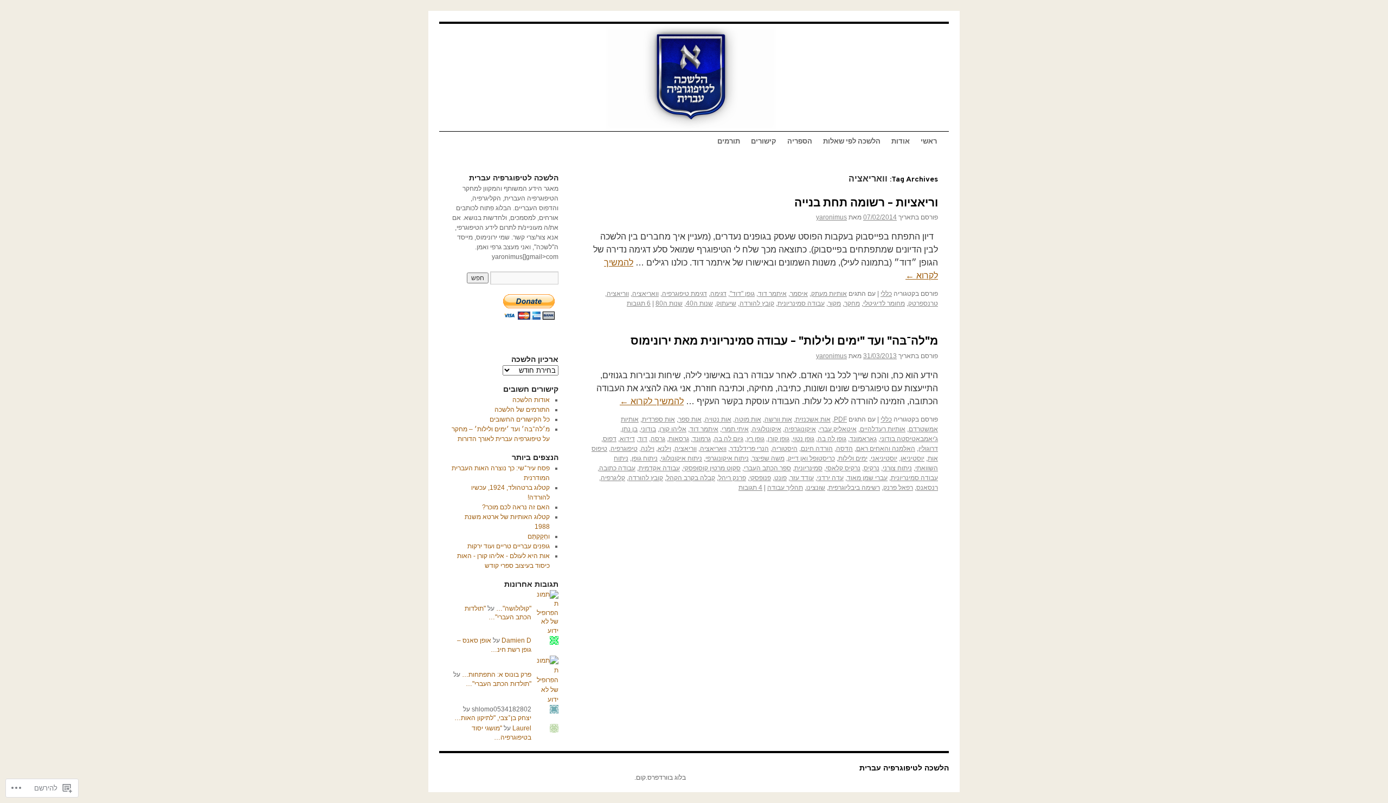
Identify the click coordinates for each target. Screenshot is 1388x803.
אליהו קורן (672, 429)
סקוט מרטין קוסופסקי (712, 468)
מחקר (852, 303)
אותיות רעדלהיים (882, 429)
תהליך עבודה (785, 487)
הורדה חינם (817, 448)
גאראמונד (863, 439)
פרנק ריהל (732, 478)
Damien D (516, 640)
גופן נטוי (803, 439)
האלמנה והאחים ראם (885, 448)
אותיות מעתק (829, 293)
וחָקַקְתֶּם (539, 536)
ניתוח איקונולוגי (681, 458)
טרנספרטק (923, 303)
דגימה (718, 293)
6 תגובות (639, 303)
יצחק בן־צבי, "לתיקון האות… (492, 718)
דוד (642, 439)
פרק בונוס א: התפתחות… (496, 674)
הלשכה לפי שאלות (852, 142)
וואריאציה (645, 293)
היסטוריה (785, 448)
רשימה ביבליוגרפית (854, 487)
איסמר (799, 293)
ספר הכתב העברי (767, 468)
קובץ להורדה (757, 303)
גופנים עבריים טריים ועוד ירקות (508, 546)
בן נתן (630, 429)
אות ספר (690, 419)
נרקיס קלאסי (843, 468)
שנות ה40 (699, 303)
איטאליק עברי (838, 429)
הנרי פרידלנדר (749, 448)
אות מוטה (748, 419)
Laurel (521, 728)
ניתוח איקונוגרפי (727, 458)
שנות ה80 (669, 303)
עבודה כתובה (617, 468)
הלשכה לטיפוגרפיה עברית (904, 767)
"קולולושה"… (513, 608)
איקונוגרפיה (800, 429)
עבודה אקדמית (659, 468)
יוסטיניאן (912, 458)
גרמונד (701, 439)
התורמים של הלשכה (522, 409)
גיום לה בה (728, 439)
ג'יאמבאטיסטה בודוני (909, 439)
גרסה (658, 439)
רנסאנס (927, 487)
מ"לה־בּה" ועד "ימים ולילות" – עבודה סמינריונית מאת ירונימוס (784, 341)
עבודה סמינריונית (801, 303)
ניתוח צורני (897, 468)
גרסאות (679, 439)
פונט (780, 478)
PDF (840, 419)
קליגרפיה (613, 478)
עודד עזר (802, 478)
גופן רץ (755, 439)
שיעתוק (726, 303)
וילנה (647, 448)
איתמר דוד (772, 293)
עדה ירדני (830, 478)
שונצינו (815, 487)
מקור (834, 303)
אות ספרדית (658, 419)
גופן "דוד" (742, 293)
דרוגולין (928, 448)
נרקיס (871, 468)
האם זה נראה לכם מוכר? (516, 507)
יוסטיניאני (884, 458)
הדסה (844, 448)
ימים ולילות (853, 458)
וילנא (664, 448)
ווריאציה (618, 293)
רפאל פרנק (898, 487)
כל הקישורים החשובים (520, 419)
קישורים (763, 142)
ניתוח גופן (645, 458)
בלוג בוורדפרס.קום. (660, 777)
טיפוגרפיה (624, 448)
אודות (900, 142)
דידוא (627, 439)
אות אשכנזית (813, 419)
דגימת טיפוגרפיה (684, 293)
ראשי (929, 142)
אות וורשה (778, 419)
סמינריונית (808, 468)
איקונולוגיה (766, 429)
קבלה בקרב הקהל (690, 478)
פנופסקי (760, 478)
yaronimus (831, 217)
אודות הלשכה (531, 400)
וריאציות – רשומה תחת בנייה (866, 203)
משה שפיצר (768, 458)
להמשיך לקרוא (652, 401)
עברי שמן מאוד (867, 478)
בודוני (648, 429)
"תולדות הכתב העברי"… (498, 684)
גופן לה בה (832, 439)
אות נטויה (718, 419)
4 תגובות (750, 487)
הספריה (799, 142)
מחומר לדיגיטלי (884, 303)
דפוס (609, 439)
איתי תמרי (735, 429)
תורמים (728, 142)
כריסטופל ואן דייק (811, 458)
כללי (886, 293)
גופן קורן (778, 439)
